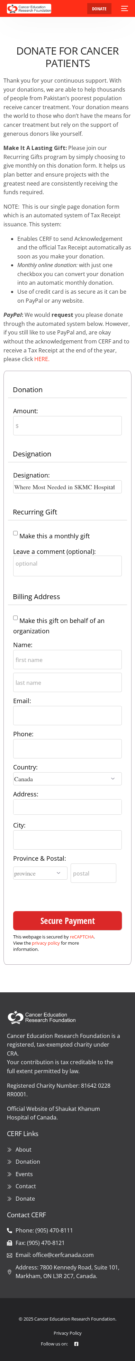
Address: (25, 794)
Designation (32, 454)
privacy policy (46, 943)
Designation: (31, 475)
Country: (25, 767)
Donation (28, 389)
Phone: (23, 734)
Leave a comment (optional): (54, 551)
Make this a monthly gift (54, 536)
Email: (22, 701)
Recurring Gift (35, 512)
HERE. (42, 359)
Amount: (25, 411)
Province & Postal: (39, 858)
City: (19, 825)
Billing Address (36, 596)
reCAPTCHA (82, 937)
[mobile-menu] (123, 8)
